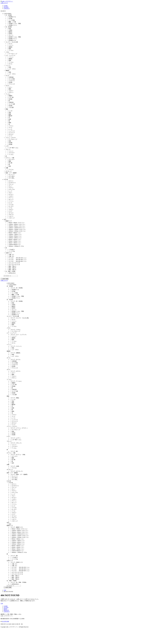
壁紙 (10, 48)
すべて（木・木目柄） (17, 288)
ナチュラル (12, 189)
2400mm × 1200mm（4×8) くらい (17, 231)
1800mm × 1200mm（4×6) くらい (17, 229)
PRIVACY (6, 610)
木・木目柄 (9, 15)
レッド (10, 191)
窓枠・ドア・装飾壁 (11, 173)
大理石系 (11, 102)
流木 (10, 166)
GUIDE (6, 5)
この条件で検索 (4, 278)
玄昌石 (10, 33)
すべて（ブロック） (16, 443)
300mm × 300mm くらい (15, 242)
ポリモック (9, 171)
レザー (7, 146)
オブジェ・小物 (10, 157)
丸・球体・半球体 (10, 271)
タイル (10, 43)
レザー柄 (11, 97)
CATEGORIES (12, 284)
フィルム (11, 50)
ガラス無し (12, 178)
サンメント (12, 174)
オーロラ (11, 206)
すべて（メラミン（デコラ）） (19, 428)
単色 (10, 67)
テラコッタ (12, 84)
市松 (10, 112)
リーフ (10, 136)
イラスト (11, 126)
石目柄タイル (12, 40)
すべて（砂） (15, 451)
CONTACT (7, 8)
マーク (10, 127)
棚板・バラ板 (12, 22)
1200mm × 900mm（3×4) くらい (17, 224)
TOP (5, 590)
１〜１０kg (12, 251)
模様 (10, 114)
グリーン (11, 197)
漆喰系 (10, 47)
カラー (10, 87)
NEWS (5, 608)
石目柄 (10, 82)
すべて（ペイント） (16, 346)
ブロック (8, 149)
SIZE (10, 524)
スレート (11, 35)
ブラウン (11, 187)
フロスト (11, 90)
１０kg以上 (12, 249)
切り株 (10, 162)
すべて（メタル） (16, 329)
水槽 (7, 168)
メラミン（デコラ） (11, 137)
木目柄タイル (12, 16)
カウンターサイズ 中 (14, 263)
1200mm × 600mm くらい (15, 236)
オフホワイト (12, 182)
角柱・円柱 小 (12, 266)
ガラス (7, 85)
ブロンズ (11, 214)
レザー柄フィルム (13, 147)
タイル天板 (12, 79)
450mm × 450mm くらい (15, 241)
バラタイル (12, 80)
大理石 (10, 30)
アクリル (11, 169)
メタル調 (11, 107)
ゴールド (11, 213)
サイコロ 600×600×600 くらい (18, 261)
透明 (10, 89)
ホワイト (11, 181)
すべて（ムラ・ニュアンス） (19, 334)
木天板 (10, 18)
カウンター (12, 159)
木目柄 (10, 105)
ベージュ (11, 201)
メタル (7, 52)
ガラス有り (12, 176)
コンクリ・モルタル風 (12, 42)
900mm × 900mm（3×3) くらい (17, 222)
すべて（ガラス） (16, 371)
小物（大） (12, 256)
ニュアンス (12, 131)
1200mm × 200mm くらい (15, 237)
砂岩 (10, 28)
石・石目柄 (9, 27)
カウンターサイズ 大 (14, 264)
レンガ (10, 110)
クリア (10, 211)
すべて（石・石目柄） (17, 301)
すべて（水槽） (15, 466)
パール (10, 207)
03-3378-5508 (5, 621)
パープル (11, 204)
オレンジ (11, 199)
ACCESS (6, 7)
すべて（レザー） (16, 438)
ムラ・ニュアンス (10, 55)
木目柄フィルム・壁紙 (15, 23)
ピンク (10, 202)
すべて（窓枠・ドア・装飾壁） (19, 474)
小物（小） (12, 254)
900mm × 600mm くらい (15, 232)
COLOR (11, 482)
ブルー (10, 192)
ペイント (11, 45)
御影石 (10, 32)
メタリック (12, 218)
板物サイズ (9, 221)
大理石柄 (11, 77)
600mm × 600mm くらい (15, 239)
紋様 (10, 119)
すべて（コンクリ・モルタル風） (20, 318)
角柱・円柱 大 (12, 269)
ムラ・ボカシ (12, 68)
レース (10, 129)
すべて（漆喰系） (16, 353)
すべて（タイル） (16, 359)
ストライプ (12, 132)
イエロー (11, 196)
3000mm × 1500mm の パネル (16, 246)
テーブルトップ (13, 53)
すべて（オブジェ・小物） (18, 454)
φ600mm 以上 (12, 273)
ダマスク (11, 134)
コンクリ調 (12, 104)
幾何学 (10, 115)
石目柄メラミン (13, 38)
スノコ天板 (12, 20)
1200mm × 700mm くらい (15, 234)
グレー (10, 186)
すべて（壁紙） (15, 398)
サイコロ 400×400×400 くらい (18, 259)
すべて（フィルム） (16, 381)
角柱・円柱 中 (12, 268)
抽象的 (10, 95)
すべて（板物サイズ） (17, 527)
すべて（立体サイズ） (17, 562)
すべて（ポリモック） (17, 471)
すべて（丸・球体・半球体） (19, 582)
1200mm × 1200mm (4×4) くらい (17, 227)
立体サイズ (9, 253)
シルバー (11, 216)
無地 (10, 122)
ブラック (11, 184)
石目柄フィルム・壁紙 (15, 37)
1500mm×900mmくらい (15, 244)
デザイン (11, 92)
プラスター (12, 152)
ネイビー (11, 194)
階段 (10, 161)
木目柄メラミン (13, 25)
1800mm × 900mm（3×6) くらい (17, 226)
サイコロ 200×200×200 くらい (18, 258)
